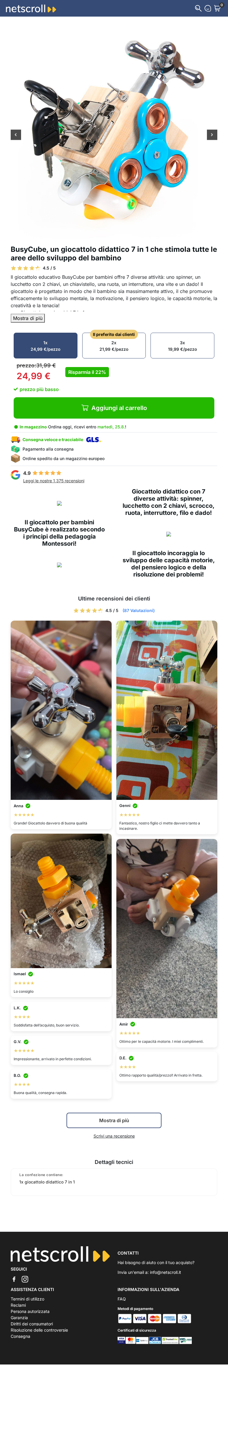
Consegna (20, 1336)
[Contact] (208, 8)
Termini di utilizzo (27, 1298)
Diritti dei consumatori (32, 1323)
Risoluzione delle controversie (39, 1329)
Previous (16, 135)
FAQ (122, 1298)
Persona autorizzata (30, 1311)
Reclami (18, 1305)
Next (212, 135)
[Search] (198, 8)
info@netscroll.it (165, 1272)
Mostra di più (27, 318)
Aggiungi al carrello (119, 407)
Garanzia (19, 1317)
